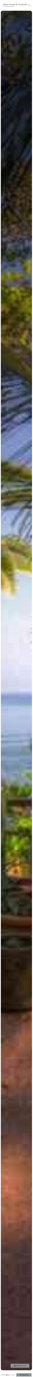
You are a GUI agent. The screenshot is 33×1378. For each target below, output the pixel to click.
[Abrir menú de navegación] (29, 5)
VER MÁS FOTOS (21, 1365)
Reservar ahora (24, 1375)
